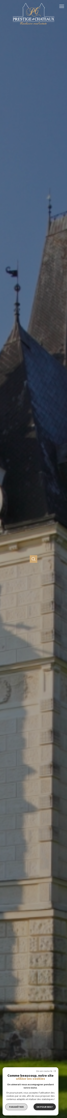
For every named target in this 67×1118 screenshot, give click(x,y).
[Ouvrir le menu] (62, 6)
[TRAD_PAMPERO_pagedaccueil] (33, 24)
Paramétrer (16, 1106)
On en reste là (44, 1071)
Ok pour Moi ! (44, 1106)
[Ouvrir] (33, 559)
